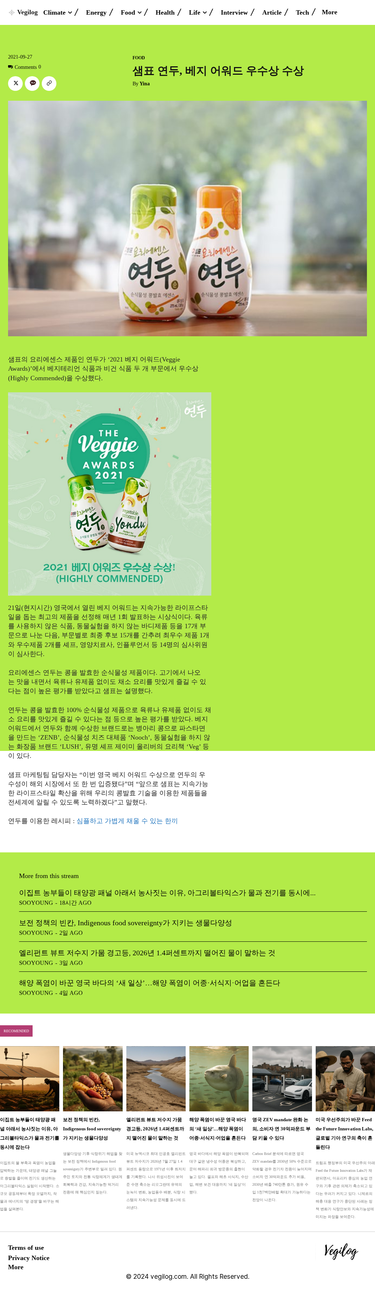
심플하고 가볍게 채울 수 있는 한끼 (127, 821)
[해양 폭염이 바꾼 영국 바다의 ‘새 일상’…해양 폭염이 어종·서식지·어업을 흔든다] (219, 1079)
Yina (145, 83)
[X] (15, 83)
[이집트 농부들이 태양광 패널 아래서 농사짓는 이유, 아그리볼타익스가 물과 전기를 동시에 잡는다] (29, 1079)
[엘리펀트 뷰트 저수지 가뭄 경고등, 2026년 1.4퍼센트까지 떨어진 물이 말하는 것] (156, 1079)
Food (139, 57)
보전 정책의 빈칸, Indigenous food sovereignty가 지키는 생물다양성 (125, 923)
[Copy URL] (49, 83)
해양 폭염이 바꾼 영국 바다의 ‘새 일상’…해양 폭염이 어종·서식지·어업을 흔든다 (149, 983)
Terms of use (26, 1247)
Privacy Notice (28, 1258)
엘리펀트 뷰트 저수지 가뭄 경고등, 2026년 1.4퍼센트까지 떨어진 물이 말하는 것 (147, 953)
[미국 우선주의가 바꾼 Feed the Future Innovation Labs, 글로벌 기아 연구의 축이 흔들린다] (345, 1079)
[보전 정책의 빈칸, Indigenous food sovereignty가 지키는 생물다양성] (92, 1079)
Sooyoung (36, 903)
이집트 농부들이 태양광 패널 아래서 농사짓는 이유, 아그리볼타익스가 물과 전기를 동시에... (167, 893)
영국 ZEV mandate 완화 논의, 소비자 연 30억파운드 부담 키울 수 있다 (281, 1129)
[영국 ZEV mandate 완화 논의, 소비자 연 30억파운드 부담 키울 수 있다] (282, 1079)
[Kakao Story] (32, 83)
